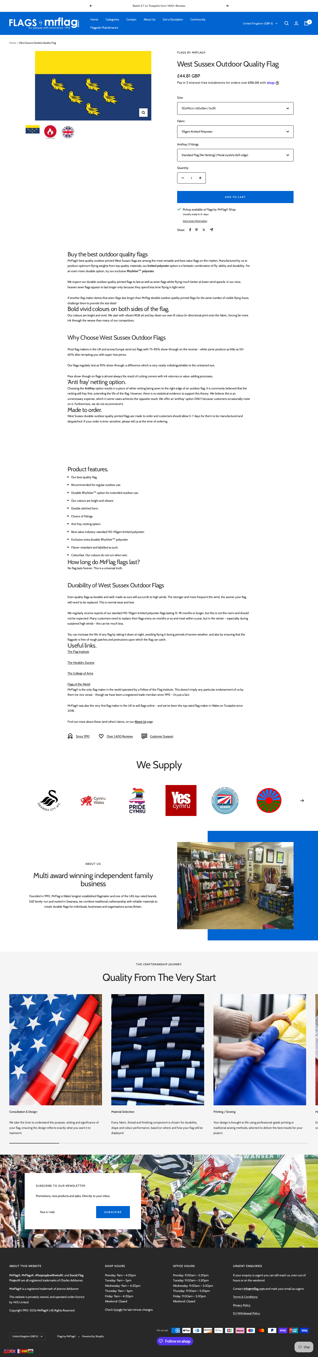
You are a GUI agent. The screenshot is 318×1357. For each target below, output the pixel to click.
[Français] (19, 1351)
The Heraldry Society (81, 662)
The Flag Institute (78, 651)
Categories (112, 19)
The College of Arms (80, 673)
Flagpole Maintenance (104, 27)
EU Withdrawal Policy (246, 1313)
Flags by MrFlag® (191, 52)
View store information (195, 221)
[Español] (25, 1351)
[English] (13, 1351)
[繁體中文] (6, 1351)
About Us (149, 19)
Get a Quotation (173, 19)
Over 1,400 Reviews (120, 736)
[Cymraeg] (31, 1351)
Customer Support (161, 736)
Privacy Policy (241, 1305)
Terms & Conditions (245, 1297)
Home (94, 19)
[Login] (296, 23)
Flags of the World (79, 684)
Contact (131, 19)
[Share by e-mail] (211, 229)
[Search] (286, 23)
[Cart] (306, 23)
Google (118, 1309)
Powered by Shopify (93, 1336)
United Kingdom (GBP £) (258, 23)
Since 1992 (83, 736)
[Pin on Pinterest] (196, 229)
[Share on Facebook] (190, 229)
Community (198, 19)
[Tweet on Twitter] (204, 229)
